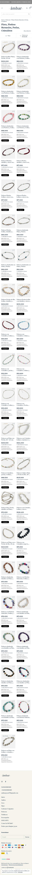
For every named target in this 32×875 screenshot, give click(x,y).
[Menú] (2, 8)
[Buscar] (29, 14)
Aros (2, 803)
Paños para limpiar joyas (9, 826)
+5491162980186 (6, 790)
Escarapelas (5, 817)
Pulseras (8, 20)
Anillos (3, 800)
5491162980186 (6, 787)
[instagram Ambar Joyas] (2, 781)
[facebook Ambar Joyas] (5, 781)
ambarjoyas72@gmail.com (9, 793)
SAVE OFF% (5, 820)
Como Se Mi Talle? (7, 823)
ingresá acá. (4, 865)
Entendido (20, 872)
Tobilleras (4, 814)
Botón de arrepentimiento (16, 865)
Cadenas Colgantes (7, 809)
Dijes (3, 806)
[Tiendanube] (7, 868)
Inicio (3, 20)
